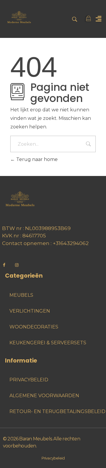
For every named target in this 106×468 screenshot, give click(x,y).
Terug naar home (36, 159)
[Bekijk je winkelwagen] (88, 19)
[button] (98, 18)
